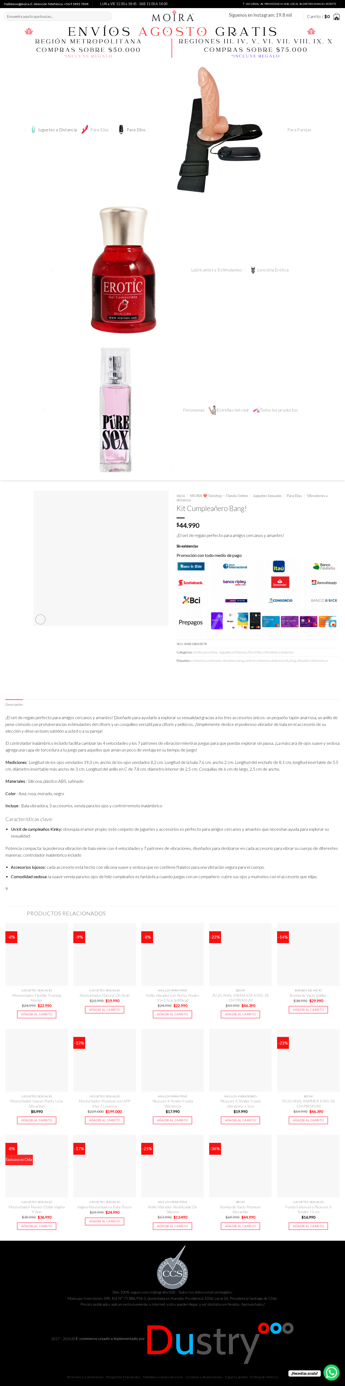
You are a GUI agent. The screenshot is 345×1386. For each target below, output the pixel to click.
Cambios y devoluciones (203, 1377)
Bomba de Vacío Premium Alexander (240, 1209)
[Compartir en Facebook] (181, 672)
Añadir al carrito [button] (36, 1014)
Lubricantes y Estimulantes (216, 269)
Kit (286, 660)
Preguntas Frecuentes (123, 1377)
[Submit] (107, 16)
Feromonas (194, 410)
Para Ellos (136, 129)
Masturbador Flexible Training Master (36, 997)
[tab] (14, 704)
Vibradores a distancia (278, 652)
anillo (210, 660)
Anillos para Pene (205, 652)
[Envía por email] (200, 672)
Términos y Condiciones (85, 1377)
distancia (277, 660)
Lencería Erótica (273, 269)
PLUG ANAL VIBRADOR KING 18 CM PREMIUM (240, 997)
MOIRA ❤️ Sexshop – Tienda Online (219, 496)
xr (326, 660)
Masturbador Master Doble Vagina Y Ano (37, 1209)
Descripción (14, 704)
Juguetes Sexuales (267, 496)
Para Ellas (99, 129)
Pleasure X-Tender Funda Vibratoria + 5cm (240, 1103)
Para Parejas (299, 129)
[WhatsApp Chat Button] (331, 1372)
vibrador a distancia (310, 660)
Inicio (181, 496)
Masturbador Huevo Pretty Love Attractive (36, 1103)
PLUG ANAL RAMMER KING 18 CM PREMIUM (308, 1103)
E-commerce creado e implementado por (111, 1338)
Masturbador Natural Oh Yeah (105, 995)
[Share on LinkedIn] (219, 672)
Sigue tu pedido (236, 1377)
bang (240, 660)
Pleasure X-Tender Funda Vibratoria (172, 1103)
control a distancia (257, 660)
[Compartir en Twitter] (191, 672)
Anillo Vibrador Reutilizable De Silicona (172, 1209)
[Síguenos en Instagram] (296, 16)
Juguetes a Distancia (57, 129)
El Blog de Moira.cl (264, 1377)
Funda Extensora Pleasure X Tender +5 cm (308, 1209)
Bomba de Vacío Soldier (308, 995)
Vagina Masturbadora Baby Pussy (104, 1207)
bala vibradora (225, 660)
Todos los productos (279, 410)
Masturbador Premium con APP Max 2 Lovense (104, 1103)
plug (292, 660)
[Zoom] (40, 619)
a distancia (198, 660)
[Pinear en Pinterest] (210, 672)
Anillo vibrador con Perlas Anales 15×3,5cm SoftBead (172, 997)
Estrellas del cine (233, 410)
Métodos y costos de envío (163, 1377)
